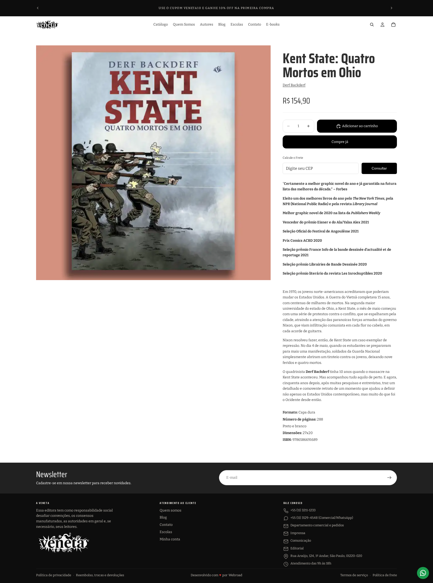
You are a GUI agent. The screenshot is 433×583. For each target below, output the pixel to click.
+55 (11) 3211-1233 (302, 510)
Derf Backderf (294, 85)
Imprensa (297, 533)
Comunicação (300, 540)
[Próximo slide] (391, 8)
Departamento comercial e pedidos (317, 525)
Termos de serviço (354, 575)
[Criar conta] (389, 477)
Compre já (340, 142)
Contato (166, 525)
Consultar (379, 168)
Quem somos (170, 510)
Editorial (297, 548)
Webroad (235, 575)
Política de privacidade (53, 575)
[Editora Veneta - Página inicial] (63, 542)
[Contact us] (423, 573)
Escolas (166, 532)
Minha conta (170, 539)
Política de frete (385, 575)
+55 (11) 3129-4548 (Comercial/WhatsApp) (321, 518)
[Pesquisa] (371, 24)
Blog (163, 517)
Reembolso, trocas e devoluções (100, 575)
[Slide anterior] (37, 8)
